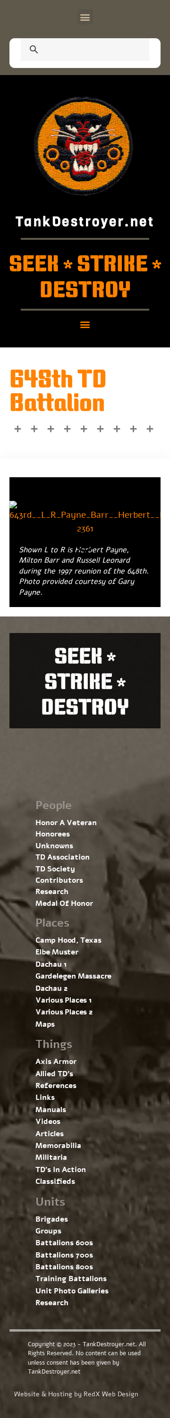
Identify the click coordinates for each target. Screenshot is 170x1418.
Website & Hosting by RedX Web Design (76, 1394)
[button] (85, 17)
